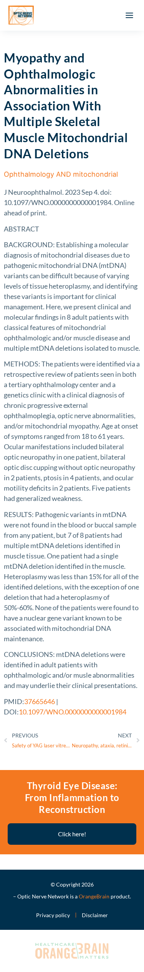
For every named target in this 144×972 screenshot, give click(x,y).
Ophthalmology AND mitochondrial (61, 174)
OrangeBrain (94, 896)
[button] (129, 15)
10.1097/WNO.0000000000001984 (72, 712)
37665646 (39, 701)
